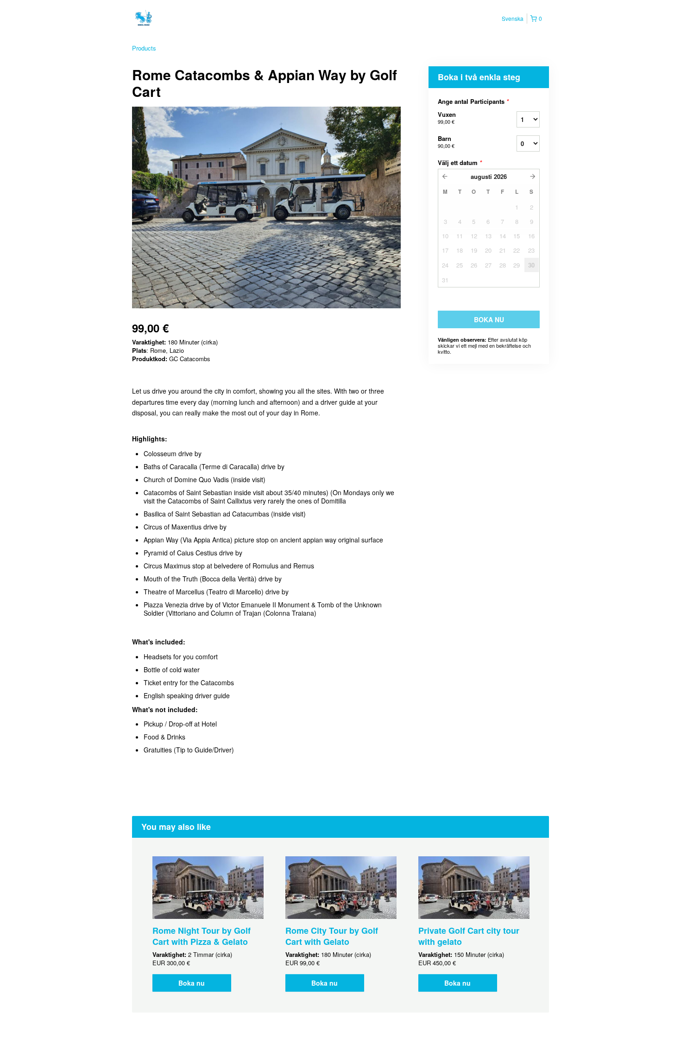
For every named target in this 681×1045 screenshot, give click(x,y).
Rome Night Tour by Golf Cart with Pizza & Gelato (201, 936)
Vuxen (447, 117)
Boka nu (191, 983)
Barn (446, 141)
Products (144, 48)
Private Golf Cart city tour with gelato (468, 936)
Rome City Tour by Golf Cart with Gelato (331, 936)
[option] (207, 924)
